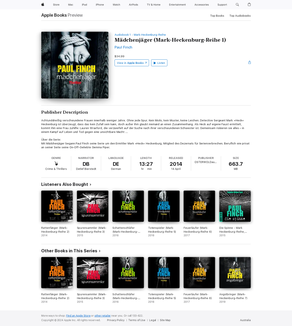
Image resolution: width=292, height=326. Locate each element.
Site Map (165, 320)
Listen (161, 63)
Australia (245, 320)
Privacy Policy (115, 320)
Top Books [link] (217, 15)
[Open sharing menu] (249, 62)
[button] (237, 4)
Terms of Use (136, 320)
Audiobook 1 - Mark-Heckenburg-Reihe (140, 34)
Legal (152, 320)
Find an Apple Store (78, 315)
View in (130, 63)
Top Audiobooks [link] (240, 15)
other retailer (102, 315)
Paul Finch (124, 47)
